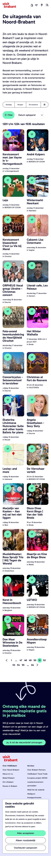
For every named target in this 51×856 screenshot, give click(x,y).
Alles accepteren (25, 833)
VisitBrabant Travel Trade (37, 774)
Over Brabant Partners (36, 770)
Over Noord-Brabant (11, 770)
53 (14, 665)
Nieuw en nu (8, 774)
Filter (10, 115)
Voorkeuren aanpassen (25, 847)
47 (21, 661)
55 (23, 665)
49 (30, 661)
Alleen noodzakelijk (25, 840)
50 (35, 661)
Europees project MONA (37, 778)
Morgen (20, 105)
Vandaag (9, 105)
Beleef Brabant (9, 778)
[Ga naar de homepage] (11, 5)
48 (25, 661)
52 (44, 661)
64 (32, 665)
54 (18, 665)
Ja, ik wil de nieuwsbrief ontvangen (24, 742)
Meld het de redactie (35, 790)
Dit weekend (33, 105)
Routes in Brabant (10, 786)
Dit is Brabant (8, 782)
